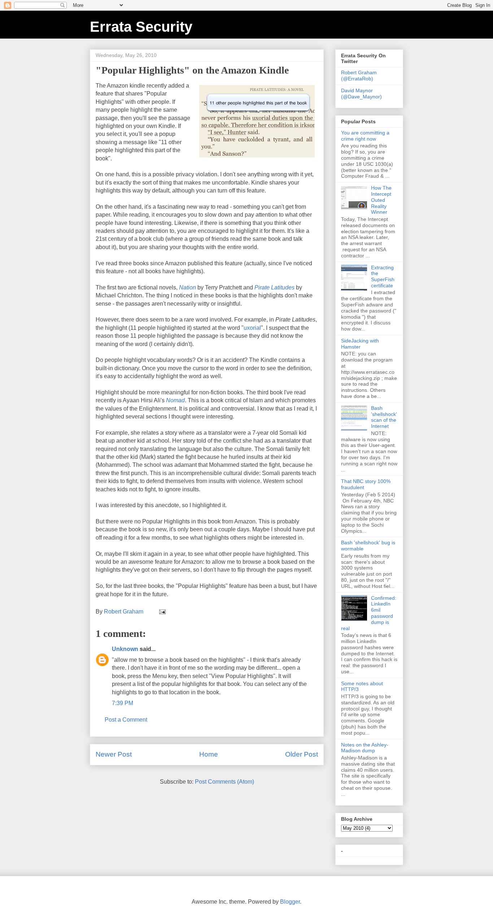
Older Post (301, 754)
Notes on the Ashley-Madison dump (364, 748)
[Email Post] (161, 611)
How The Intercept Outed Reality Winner (381, 200)
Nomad (175, 400)
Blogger (290, 902)
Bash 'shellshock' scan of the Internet (384, 417)
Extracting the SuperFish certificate (382, 276)
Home (208, 754)
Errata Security (141, 27)
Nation (187, 287)
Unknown (125, 649)
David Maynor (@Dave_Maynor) (361, 93)
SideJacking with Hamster (360, 344)
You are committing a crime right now (365, 136)
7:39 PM (122, 703)
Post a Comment (126, 720)
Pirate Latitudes (274, 287)
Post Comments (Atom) (224, 782)
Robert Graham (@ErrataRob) (359, 75)
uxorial (252, 328)
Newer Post (114, 754)
